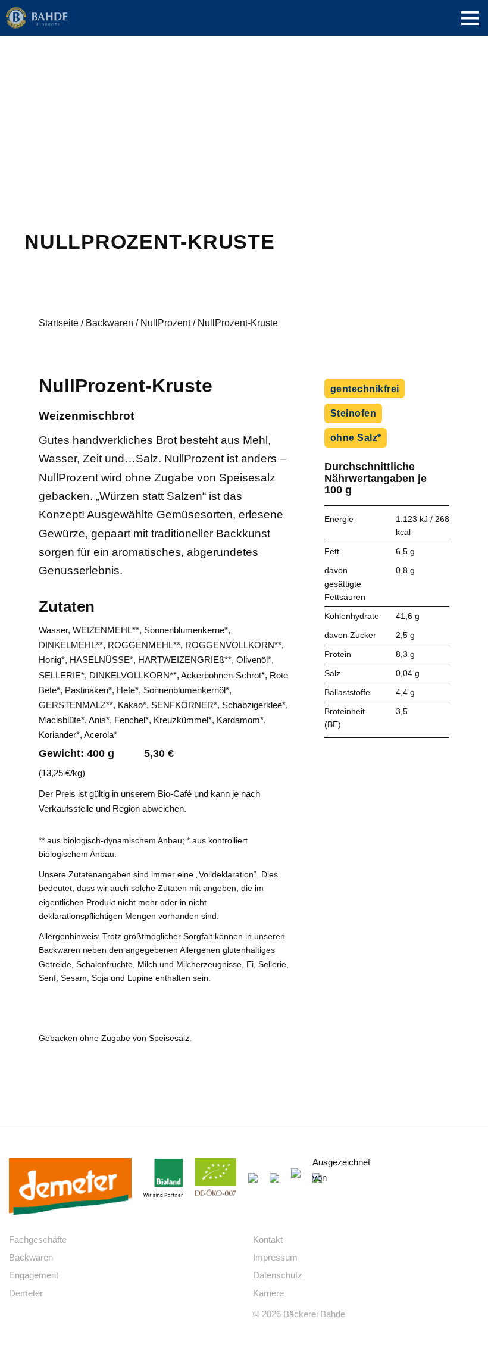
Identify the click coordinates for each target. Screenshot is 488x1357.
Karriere (268, 1293)
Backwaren (109, 323)
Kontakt (268, 1239)
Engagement (33, 1275)
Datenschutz (277, 1275)
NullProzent (165, 323)
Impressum (275, 1257)
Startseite (59, 323)
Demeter (26, 1293)
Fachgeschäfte (38, 1239)
